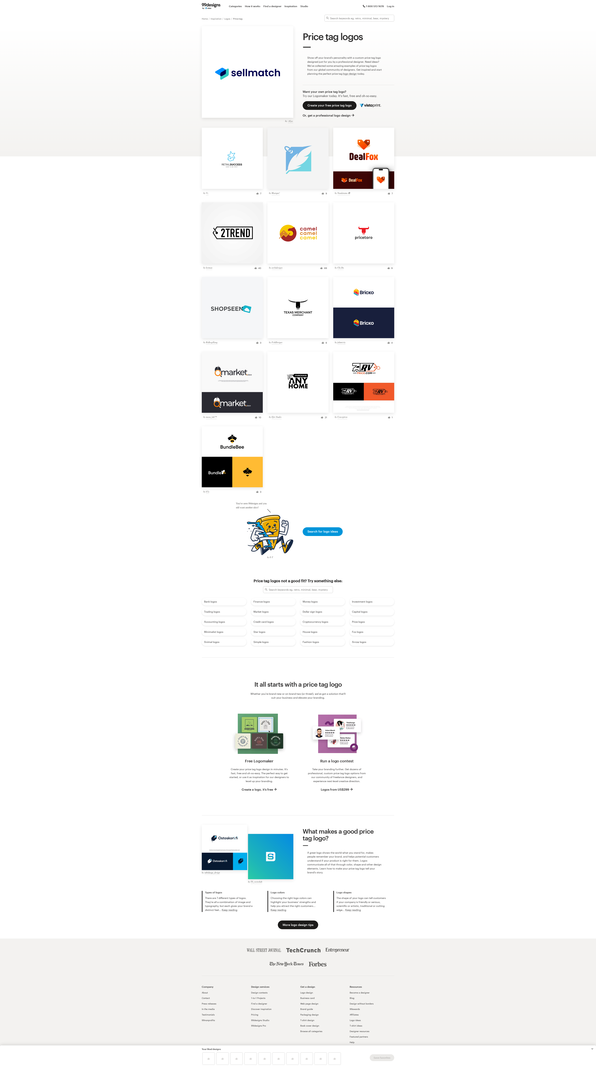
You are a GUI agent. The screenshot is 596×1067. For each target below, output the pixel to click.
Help (352, 1042)
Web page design (309, 1003)
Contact (206, 998)
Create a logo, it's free (257, 789)
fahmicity (341, 342)
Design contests (259, 992)
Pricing (254, 1014)
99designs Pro (258, 1025)
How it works (252, 6)
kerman (209, 267)
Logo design (306, 992)
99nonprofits (208, 1020)
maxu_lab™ (211, 416)
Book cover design (309, 1025)
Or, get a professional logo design (327, 115)
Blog (352, 998)
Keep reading (229, 909)
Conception (342, 416)
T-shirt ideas (356, 1025)
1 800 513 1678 (375, 6)
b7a (207, 491)
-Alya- (290, 120)
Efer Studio (277, 416)
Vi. (207, 192)
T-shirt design (307, 1020)
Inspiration (290, 6)
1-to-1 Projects (258, 998)
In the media (208, 1009)
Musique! (276, 192)
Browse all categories (311, 1031)
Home (205, 18)
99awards (355, 1009)
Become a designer (360, 992)
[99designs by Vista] (211, 6)
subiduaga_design (212, 872)
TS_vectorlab (256, 881)
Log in (390, 6)
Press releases (209, 1003)
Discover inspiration (261, 1009)
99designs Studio (260, 1020)
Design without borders (362, 1003)
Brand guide (306, 1009)
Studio (304, 6)
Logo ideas (355, 1020)
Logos (227, 18)
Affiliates (354, 1014)
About (205, 992)
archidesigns (277, 267)
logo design (350, 73)
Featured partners (359, 1036)
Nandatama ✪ (343, 192)
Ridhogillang (211, 342)
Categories (235, 6)
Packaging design (309, 1014)
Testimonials (208, 1014)
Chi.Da (340, 267)
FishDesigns (277, 342)
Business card (307, 998)
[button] (592, 1049)
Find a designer (272, 6)
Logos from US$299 (335, 789)
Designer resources (359, 1031)
